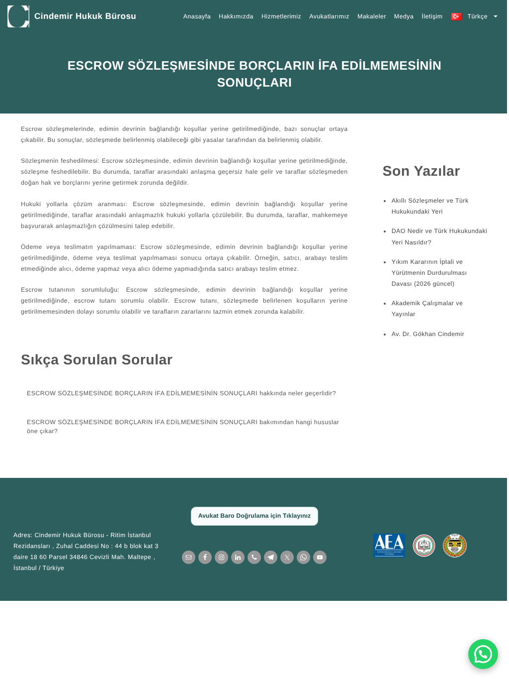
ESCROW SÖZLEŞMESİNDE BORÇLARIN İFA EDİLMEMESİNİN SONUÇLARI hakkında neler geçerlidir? (178, 393)
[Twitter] (283, 557)
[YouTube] (316, 557)
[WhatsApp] (300, 557)
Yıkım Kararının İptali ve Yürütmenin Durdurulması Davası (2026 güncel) (425, 272)
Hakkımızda (236, 16)
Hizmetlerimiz (281, 16)
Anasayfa (197, 16)
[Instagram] (218, 557)
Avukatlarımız (329, 16)
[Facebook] (201, 557)
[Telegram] (267, 557)
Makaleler (371, 16)
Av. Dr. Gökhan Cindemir (424, 334)
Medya (404, 16)
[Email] (185, 557)
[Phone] (250, 557)
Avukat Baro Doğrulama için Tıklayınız (250, 515)
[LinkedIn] (234, 557)
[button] (476, 654)
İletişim (432, 16)
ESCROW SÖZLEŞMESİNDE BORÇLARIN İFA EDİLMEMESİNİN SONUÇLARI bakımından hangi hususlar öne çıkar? (179, 427)
